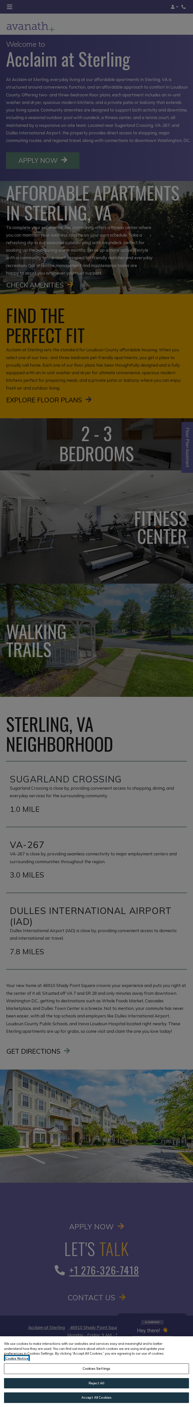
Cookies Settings (96, 1368)
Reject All (96, 1383)
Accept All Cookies (96, 1397)
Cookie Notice (16, 1358)
